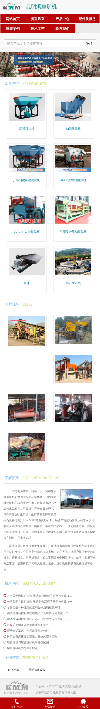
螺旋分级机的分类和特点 (22, 648)
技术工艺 (38, 28)
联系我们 (63, 28)
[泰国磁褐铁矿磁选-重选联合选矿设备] (27, 447)
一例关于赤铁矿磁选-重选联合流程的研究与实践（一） (41, 601)
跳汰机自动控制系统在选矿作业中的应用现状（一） (39, 619)
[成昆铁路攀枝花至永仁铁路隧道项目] (27, 331)
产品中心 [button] (63, 18)
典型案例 (13, 28)
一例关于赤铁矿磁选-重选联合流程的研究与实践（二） (41, 596)
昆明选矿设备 (37, 670)
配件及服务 (87, 18)
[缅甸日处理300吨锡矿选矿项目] (27, 408)
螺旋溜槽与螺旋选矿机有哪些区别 (28, 642)
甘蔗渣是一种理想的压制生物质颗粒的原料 (33, 607)
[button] (7, 64)
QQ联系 (83, 707)
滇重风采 (38, 18)
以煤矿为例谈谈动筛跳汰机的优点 (28, 625)
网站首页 (13, 18)
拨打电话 (16, 707)
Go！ (89, 43)
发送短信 (50, 707)
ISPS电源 (13, 670)
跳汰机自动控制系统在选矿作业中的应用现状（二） (39, 613)
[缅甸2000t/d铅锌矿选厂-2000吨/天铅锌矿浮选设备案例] (73, 408)
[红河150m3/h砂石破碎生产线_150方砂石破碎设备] (73, 369)
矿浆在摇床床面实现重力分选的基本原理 (32, 636)
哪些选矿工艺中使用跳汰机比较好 (28, 631)
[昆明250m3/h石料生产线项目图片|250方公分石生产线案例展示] (73, 330)
